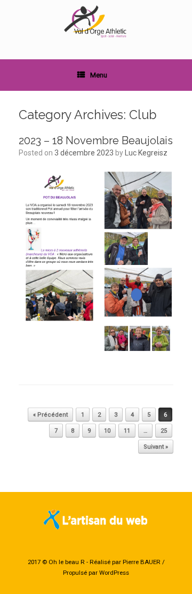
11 (127, 430)
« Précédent (50, 414)
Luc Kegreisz (146, 152)
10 (107, 430)
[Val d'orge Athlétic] (96, 21)
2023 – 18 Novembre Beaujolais (96, 140)
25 (164, 430)
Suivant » (155, 446)
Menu (98, 75)
